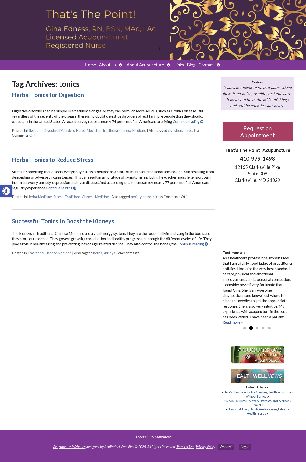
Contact (206, 64)
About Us (107, 64)
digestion (175, 130)
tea (196, 130)
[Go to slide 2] (250, 328)
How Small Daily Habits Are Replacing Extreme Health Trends (258, 411)
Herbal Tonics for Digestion (48, 94)
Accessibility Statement (153, 436)
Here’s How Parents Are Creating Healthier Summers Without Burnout (259, 394)
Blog (191, 64)
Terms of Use (185, 447)
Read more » (233, 322)
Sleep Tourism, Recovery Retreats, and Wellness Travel (258, 403)
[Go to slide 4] (263, 328)
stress (158, 197)
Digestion (35, 130)
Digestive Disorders (59, 130)
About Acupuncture (145, 64)
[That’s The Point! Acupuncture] (153, 30)
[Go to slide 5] (269, 328)
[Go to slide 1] (244, 328)
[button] (6, 191)
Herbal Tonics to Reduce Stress (52, 159)
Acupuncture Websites (69, 447)
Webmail (226, 447)
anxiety (136, 197)
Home (90, 64)
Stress (58, 197)
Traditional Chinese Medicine (124, 130)
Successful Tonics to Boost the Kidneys (63, 221)
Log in (245, 447)
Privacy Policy (205, 447)
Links (179, 64)
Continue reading (186, 122)
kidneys (109, 253)
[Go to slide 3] (257, 328)
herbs (188, 130)
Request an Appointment (257, 131)
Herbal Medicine (88, 130)
